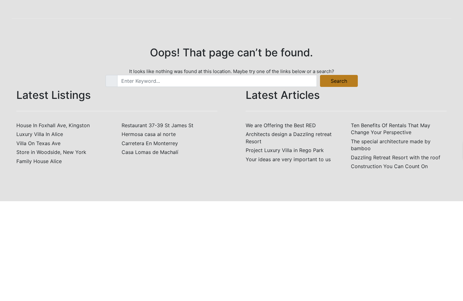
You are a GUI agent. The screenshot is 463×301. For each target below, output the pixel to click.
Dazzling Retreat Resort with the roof (395, 157)
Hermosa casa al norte (149, 134)
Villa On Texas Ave (38, 143)
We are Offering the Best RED (281, 125)
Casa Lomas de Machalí (150, 152)
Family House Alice (39, 161)
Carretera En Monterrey (150, 143)
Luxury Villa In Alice (39, 134)
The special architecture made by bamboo (391, 144)
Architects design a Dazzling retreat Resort (289, 137)
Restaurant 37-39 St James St (157, 125)
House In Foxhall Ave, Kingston (53, 125)
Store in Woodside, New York (51, 152)
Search (339, 81)
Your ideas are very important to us (288, 159)
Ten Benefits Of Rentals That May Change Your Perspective (390, 128)
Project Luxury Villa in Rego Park (285, 150)
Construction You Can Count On (389, 166)
